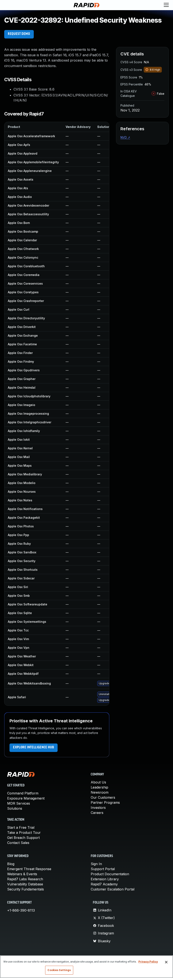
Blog (10, 864)
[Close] (166, 962)
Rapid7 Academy (104, 884)
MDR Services (18, 803)
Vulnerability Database (25, 884)
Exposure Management (26, 798)
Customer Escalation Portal (112, 889)
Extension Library (105, 879)
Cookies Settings (59, 970)
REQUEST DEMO (19, 34)
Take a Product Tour (24, 832)
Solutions (14, 808)
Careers (97, 813)
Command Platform (22, 793)
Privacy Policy (148, 961)
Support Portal (103, 869)
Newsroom (99, 792)
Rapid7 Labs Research (25, 879)
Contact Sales (18, 843)
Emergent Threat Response (29, 869)
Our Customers (103, 797)
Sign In (96, 864)
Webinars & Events (22, 874)
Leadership (99, 787)
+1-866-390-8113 (21, 910)
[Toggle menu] (166, 5)
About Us (98, 782)
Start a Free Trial (20, 827)
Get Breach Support (23, 837)
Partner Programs (105, 802)
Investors (98, 807)
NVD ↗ (125, 137)
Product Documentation (110, 874)
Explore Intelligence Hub (33, 747)
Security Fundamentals (25, 889)
